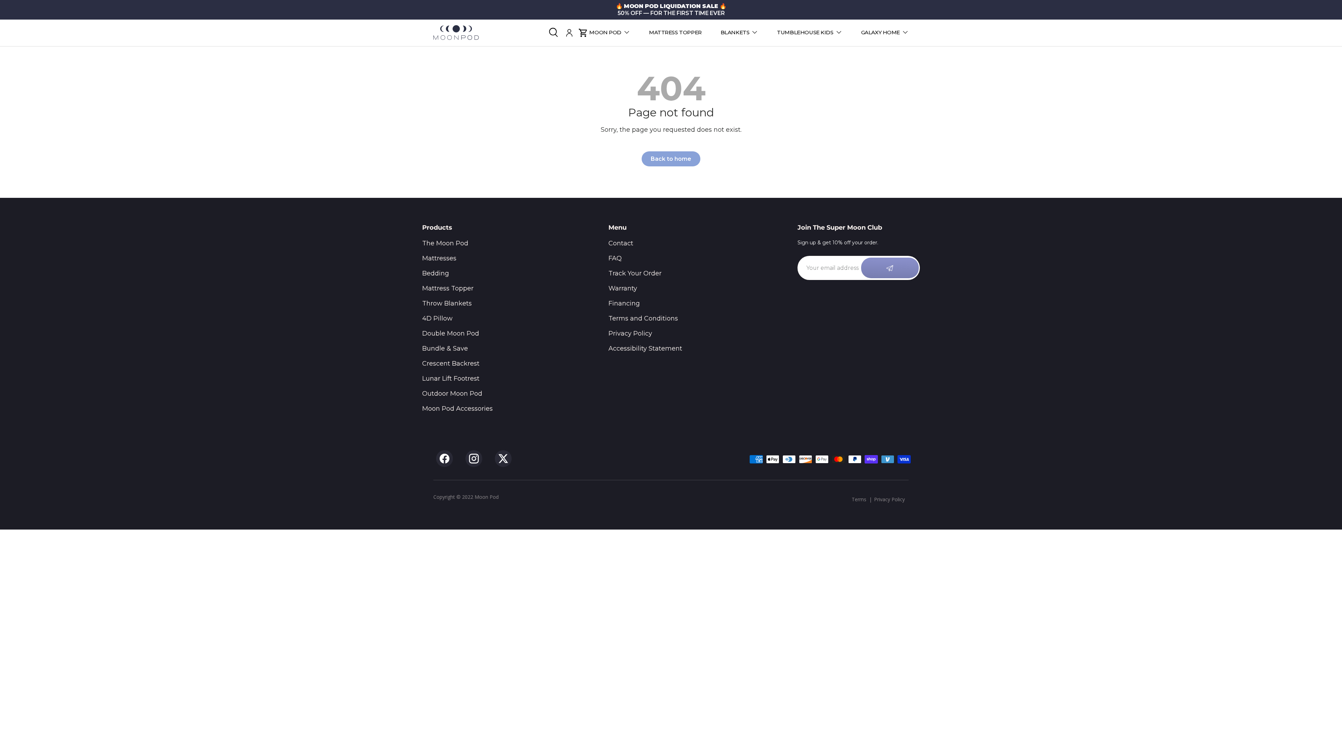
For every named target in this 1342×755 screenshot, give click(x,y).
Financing (624, 303)
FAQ (615, 258)
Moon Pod (605, 32)
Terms (859, 499)
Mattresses (439, 258)
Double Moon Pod (450, 333)
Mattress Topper (675, 32)
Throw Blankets (447, 303)
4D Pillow (437, 318)
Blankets (735, 32)
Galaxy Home (880, 32)
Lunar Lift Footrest (450, 378)
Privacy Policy (630, 333)
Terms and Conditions (643, 318)
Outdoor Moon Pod (452, 393)
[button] (583, 33)
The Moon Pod (445, 243)
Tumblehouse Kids (805, 32)
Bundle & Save (445, 348)
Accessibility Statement (645, 348)
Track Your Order (635, 273)
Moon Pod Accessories (457, 408)
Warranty (622, 288)
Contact (620, 243)
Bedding (435, 273)
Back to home (671, 159)
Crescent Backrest (450, 363)
